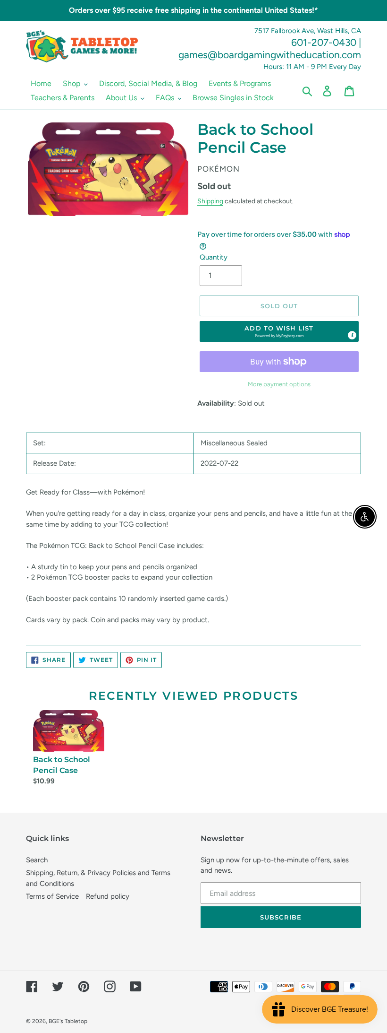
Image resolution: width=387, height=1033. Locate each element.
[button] (279, 331)
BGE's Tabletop (68, 1021)
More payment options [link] (279, 384)
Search (37, 860)
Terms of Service (52, 896)
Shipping (210, 201)
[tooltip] (352, 335)
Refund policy (107, 896)
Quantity (213, 257)
